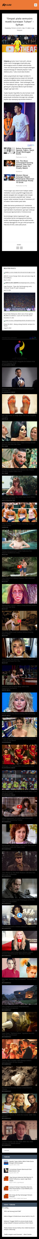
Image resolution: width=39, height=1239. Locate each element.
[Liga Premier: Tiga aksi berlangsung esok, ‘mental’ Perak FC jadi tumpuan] (19, 283)
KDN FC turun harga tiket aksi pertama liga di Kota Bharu (19, 277)
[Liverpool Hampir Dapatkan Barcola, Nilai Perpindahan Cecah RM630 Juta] (6, 1188)
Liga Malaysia (20, 1182)
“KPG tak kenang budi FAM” (12, 1211)
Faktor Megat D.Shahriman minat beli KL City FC (19, 1216)
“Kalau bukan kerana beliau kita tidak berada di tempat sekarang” (19, 1228)
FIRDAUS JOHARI (16, 28)
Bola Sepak (24, 1198)
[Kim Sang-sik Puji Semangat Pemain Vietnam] (6, 1196)
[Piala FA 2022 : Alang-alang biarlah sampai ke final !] (19, 321)
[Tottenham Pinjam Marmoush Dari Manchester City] (6, 1170)
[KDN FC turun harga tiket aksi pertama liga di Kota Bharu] (19, 272)
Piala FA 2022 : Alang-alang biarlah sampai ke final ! (19, 325)
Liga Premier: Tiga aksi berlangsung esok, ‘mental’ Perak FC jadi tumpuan (18, 287)
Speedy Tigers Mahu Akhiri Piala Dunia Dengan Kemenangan (21, 1162)
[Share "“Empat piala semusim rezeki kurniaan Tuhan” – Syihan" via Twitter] (21, 248)
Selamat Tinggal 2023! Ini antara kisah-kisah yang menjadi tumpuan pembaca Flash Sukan (18, 1222)
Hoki (18, 1165)
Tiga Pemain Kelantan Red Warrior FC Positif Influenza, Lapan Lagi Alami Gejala (21, 1178)
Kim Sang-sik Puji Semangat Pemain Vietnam (20, 1195)
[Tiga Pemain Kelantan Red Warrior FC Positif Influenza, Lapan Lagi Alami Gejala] (6, 1178)
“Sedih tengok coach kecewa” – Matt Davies (17, 1234)
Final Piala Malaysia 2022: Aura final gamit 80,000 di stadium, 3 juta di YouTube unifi (18, 314)
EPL (18, 1173)
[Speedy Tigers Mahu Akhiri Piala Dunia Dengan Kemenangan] (6, 1162)
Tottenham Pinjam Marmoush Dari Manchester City (20, 1170)
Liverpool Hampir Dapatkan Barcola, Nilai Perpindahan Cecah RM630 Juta (20, 1187)
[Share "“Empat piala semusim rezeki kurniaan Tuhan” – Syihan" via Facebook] (18, 248)
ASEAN (18, 1198)
